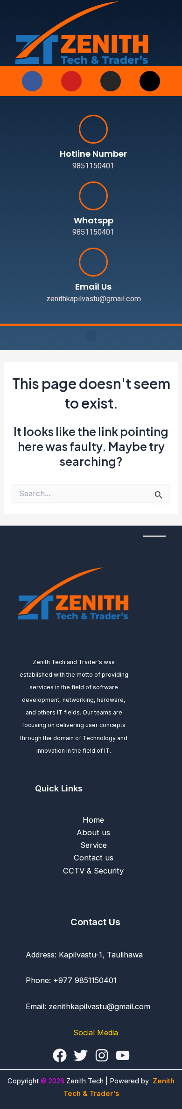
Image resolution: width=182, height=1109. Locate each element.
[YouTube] (123, 1055)
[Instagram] (102, 1055)
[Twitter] (81, 1055)
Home (93, 820)
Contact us (93, 857)
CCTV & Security (93, 870)
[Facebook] (60, 1055)
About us (93, 832)
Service (93, 845)
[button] (91, 336)
